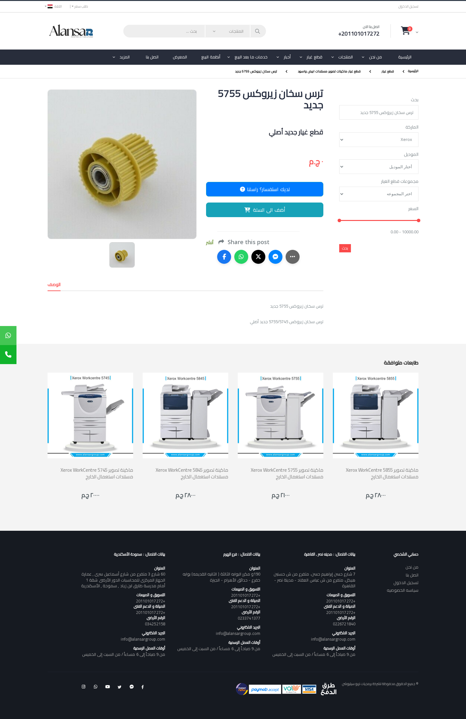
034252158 (155, 624)
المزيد (125, 57)
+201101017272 (340, 601)
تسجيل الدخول (408, 6)
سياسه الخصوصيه (402, 590)
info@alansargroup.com (333, 639)
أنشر (209, 242)
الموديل (411, 154)
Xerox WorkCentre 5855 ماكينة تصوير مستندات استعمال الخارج (382, 473)
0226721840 (344, 624)
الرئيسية (404, 57)
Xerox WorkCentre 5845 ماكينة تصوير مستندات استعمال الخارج (192, 473)
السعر (413, 209)
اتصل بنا (152, 57)
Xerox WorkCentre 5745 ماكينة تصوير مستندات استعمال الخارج (97, 473)
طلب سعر (81, 6)
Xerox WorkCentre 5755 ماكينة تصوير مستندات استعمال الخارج (287, 473)
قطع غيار (314, 57)
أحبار (287, 57)
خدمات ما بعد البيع (251, 57)
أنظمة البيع (210, 57)
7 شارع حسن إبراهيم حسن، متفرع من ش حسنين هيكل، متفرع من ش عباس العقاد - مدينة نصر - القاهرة (314, 579)
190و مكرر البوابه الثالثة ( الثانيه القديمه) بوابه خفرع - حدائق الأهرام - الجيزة (221, 576)
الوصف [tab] (54, 284)
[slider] (339, 221)
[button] (409, 31)
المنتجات (345, 57)
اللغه (58, 6)
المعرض (180, 57)
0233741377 (249, 618)
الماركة (411, 127)
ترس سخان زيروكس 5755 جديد (256, 71)
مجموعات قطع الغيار (399, 181)
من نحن (375, 57)
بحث (414, 100)
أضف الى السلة (269, 210)
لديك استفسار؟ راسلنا (267, 189)
